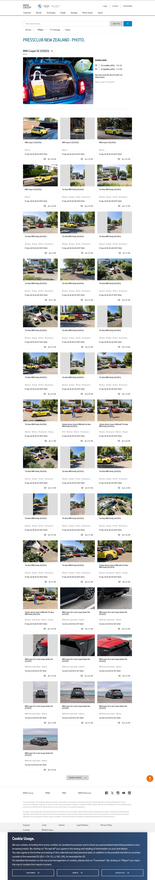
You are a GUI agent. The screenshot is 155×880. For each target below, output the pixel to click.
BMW (47, 793)
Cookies (26, 830)
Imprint (62, 825)
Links (44, 825)
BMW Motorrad (84, 793)
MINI (64, 793)
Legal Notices (82, 825)
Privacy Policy (106, 825)
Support (26, 825)
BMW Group (28, 793)
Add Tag (116, 24)
